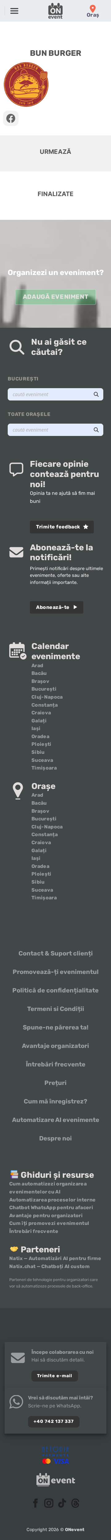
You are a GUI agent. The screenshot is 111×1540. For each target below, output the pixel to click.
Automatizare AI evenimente (55, 1119)
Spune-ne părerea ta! (55, 1027)
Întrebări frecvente (55, 1064)
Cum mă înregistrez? (55, 1101)
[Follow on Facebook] (35, 1504)
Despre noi (55, 1138)
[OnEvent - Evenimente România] (55, 10)
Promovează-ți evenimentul (56, 971)
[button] (14, 10)
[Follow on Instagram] (48, 1504)
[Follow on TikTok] (62, 1504)
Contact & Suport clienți (55, 953)
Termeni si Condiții (55, 1008)
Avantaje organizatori (55, 1045)
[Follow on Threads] (75, 1504)
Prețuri (55, 1082)
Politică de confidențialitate (55, 990)
